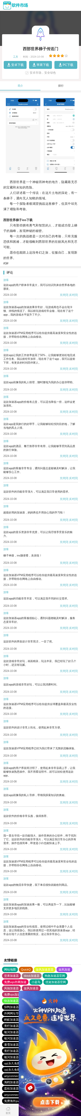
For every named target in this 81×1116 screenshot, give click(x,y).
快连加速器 (11, 1000)
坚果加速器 (11, 975)
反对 (72, 294)
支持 (62, 294)
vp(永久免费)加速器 (17, 1063)
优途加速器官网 (55, 982)
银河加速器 (11, 1032)
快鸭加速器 (11, 1007)
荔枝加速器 (11, 1088)
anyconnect (11, 1076)
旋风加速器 (31, 988)
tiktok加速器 (31, 975)
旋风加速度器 (44, 969)
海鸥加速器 (11, 1082)
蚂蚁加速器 (11, 1019)
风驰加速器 (11, 988)
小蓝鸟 (36, 982)
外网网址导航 (13, 1013)
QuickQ (26, 969)
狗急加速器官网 (55, 975)
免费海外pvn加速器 (16, 1101)
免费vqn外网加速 (15, 982)
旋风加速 (64, 969)
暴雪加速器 (11, 1044)
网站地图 (10, 969)
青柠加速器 (11, 1026)
